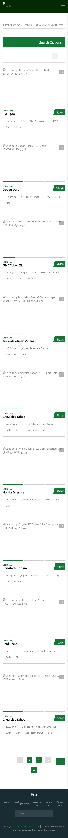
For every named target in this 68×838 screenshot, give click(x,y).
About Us (16, 804)
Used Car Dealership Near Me (24, 826)
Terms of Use (48, 804)
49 (33, 770)
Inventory (25, 804)
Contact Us (7, 804)
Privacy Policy (59, 804)
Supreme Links (37, 804)
